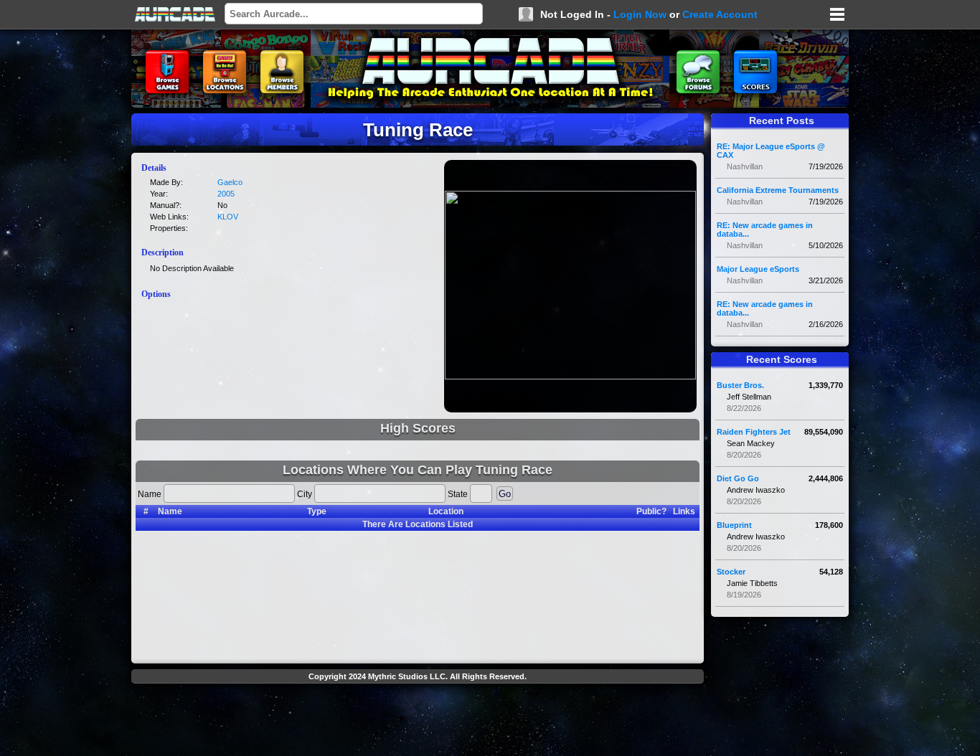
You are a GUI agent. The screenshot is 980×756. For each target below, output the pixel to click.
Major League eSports (758, 269)
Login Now (639, 14)
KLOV (227, 216)
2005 (226, 193)
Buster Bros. (740, 385)
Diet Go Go (738, 478)
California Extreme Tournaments (778, 190)
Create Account (720, 14)
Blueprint (734, 525)
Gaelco (229, 182)
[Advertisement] (417, 721)
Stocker (731, 571)
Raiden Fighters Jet (754, 431)
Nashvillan (745, 166)
